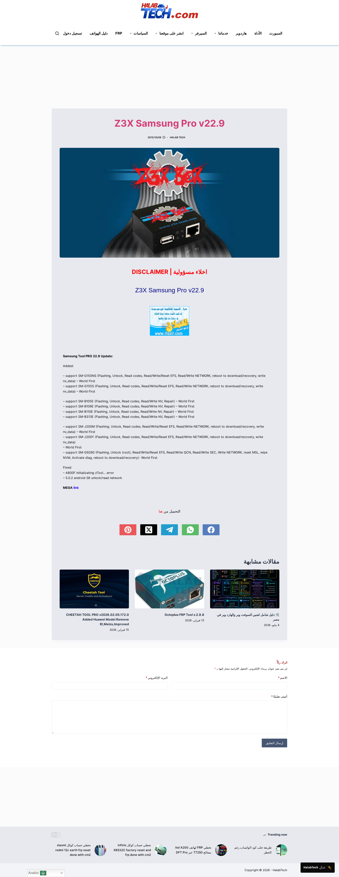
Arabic (34, 873)
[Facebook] (211, 529)
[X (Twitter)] (148, 529)
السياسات (141, 33)
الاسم (282, 678)
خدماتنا (223, 33)
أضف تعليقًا (279, 696)
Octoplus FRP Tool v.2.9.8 (184, 615)
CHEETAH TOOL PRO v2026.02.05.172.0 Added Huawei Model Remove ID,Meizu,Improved (97, 619)
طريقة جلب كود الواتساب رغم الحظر (253, 850)
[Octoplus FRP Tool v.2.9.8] (169, 589)
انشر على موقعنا (171, 33)
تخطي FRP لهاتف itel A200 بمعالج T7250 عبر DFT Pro (193, 850)
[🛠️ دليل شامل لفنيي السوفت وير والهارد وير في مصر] (244, 589)
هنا (161, 511)
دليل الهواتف (99, 33)
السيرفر (201, 33)
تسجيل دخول (72, 33)
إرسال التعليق (274, 743)
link (76, 488)
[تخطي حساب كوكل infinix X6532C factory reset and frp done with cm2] (161, 850)
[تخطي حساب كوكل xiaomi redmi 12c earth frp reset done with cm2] (100, 850)
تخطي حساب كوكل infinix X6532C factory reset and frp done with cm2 (132, 850)
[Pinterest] (127, 529)
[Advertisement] (169, 72)
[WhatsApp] (190, 529)
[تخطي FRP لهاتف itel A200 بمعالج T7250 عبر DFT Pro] (221, 850)
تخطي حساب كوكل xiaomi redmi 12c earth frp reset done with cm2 (73, 850)
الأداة (258, 33)
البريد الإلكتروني (157, 678)
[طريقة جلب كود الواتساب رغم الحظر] (281, 850)
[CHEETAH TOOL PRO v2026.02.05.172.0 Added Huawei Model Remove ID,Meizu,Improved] (94, 589)
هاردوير (241, 33)
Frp (118, 33)
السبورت (275, 33)
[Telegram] (169, 529)
